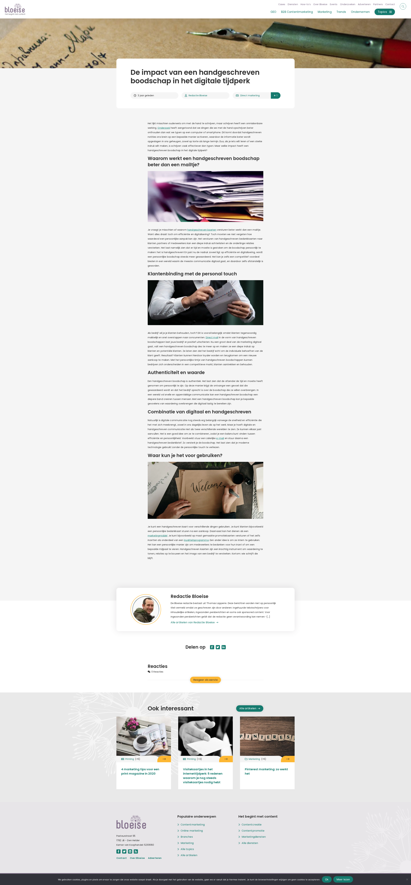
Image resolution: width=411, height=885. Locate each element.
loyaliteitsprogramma (196, 540)
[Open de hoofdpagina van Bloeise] (15, 9)
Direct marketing (250, 95)
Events (333, 4)
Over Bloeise (320, 4)
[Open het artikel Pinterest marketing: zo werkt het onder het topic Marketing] (288, 759)
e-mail (220, 438)
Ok (326, 879)
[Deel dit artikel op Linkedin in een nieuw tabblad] (224, 647)
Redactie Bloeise (198, 95)
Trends (341, 12)
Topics (382, 12)
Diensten (293, 4)
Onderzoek (163, 128)
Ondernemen (360, 12)
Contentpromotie (253, 831)
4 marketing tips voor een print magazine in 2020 (140, 771)
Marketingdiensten (254, 837)
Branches (187, 837)
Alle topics (187, 849)
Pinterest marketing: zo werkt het (266, 771)
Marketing (325, 12)
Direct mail (212, 337)
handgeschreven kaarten (201, 229)
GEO (273, 12)
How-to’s (306, 4)
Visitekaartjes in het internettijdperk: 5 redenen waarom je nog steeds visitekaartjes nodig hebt (203, 775)
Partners (378, 4)
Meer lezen (343, 879)
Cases (281, 4)
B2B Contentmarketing (297, 12)
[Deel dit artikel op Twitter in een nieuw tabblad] (218, 647)
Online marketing (192, 831)
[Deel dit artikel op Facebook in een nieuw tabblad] (212, 647)
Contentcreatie (252, 824)
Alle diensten (250, 843)
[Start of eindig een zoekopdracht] (403, 6)
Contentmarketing (193, 824)
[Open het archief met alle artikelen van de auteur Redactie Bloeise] (151, 609)
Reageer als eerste (205, 680)
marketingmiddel (157, 535)
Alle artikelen (247, 708)
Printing (132, 759)
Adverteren (364, 4)
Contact (390, 4)
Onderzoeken (347, 4)
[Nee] (407, 879)
